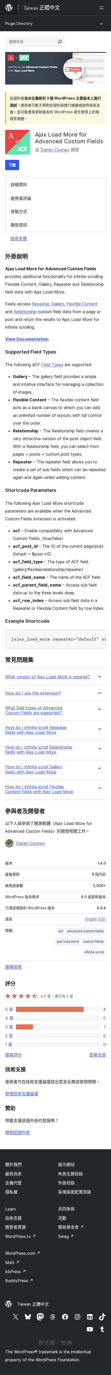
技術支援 (18, 238)
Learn (10, 1209)
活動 (62, 1218)
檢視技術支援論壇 (21, 1093)
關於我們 (13, 1164)
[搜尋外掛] (60, 41)
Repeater (40, 303)
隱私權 (11, 1191)
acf (60, 931)
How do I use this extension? (33, 693)
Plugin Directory (19, 23)
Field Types (52, 364)
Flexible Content (82, 303)
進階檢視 (13, 967)
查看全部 (97, 1054)
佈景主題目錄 (70, 1173)
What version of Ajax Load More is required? (47, 676)
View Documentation (27, 339)
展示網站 (66, 1164)
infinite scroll (94, 952)
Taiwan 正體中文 (33, 1304)
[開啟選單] (102, 8)
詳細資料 (19, 184)
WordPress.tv (20, 1236)
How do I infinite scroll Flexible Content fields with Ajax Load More (39, 789)
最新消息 (13, 1173)
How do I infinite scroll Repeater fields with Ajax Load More (36, 730)
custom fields (93, 941)
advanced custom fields (85, 931)
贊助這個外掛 (17, 1132)
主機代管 (13, 1182)
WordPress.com (22, 1253)
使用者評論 (21, 198)
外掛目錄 (66, 1182)
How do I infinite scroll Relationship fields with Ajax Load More (38, 750)
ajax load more (68, 941)
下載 (12, 165)
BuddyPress (19, 1280)
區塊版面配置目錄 (74, 1191)
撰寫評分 (13, 1054)
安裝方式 (19, 211)
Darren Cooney (55, 149)
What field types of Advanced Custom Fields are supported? (33, 710)
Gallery (57, 303)
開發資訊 (19, 225)
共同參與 (66, 1209)
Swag (66, 1236)
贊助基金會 (71, 1227)
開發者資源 (15, 1227)
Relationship (25, 311)
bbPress (15, 1271)
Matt (12, 1262)
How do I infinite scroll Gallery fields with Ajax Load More (33, 769)
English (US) (95, 919)
